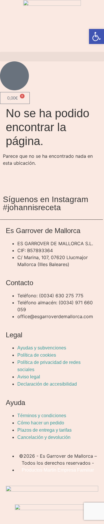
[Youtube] (58, 180)
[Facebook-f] (10, 180)
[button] (52, 56)
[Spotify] (73, 180)
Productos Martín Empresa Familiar (58, 470)
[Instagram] (42, 180)
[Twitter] (26, 180)
